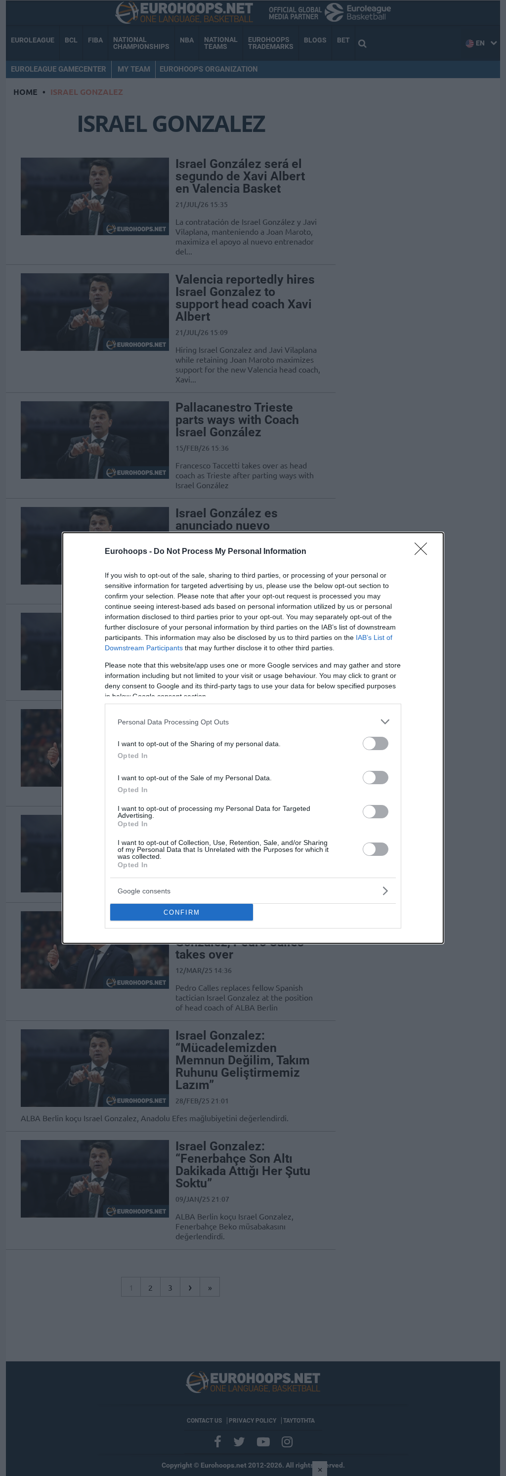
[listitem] (253, 722)
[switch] (375, 743)
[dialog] (253, 738)
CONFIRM (182, 912)
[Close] (424, 552)
